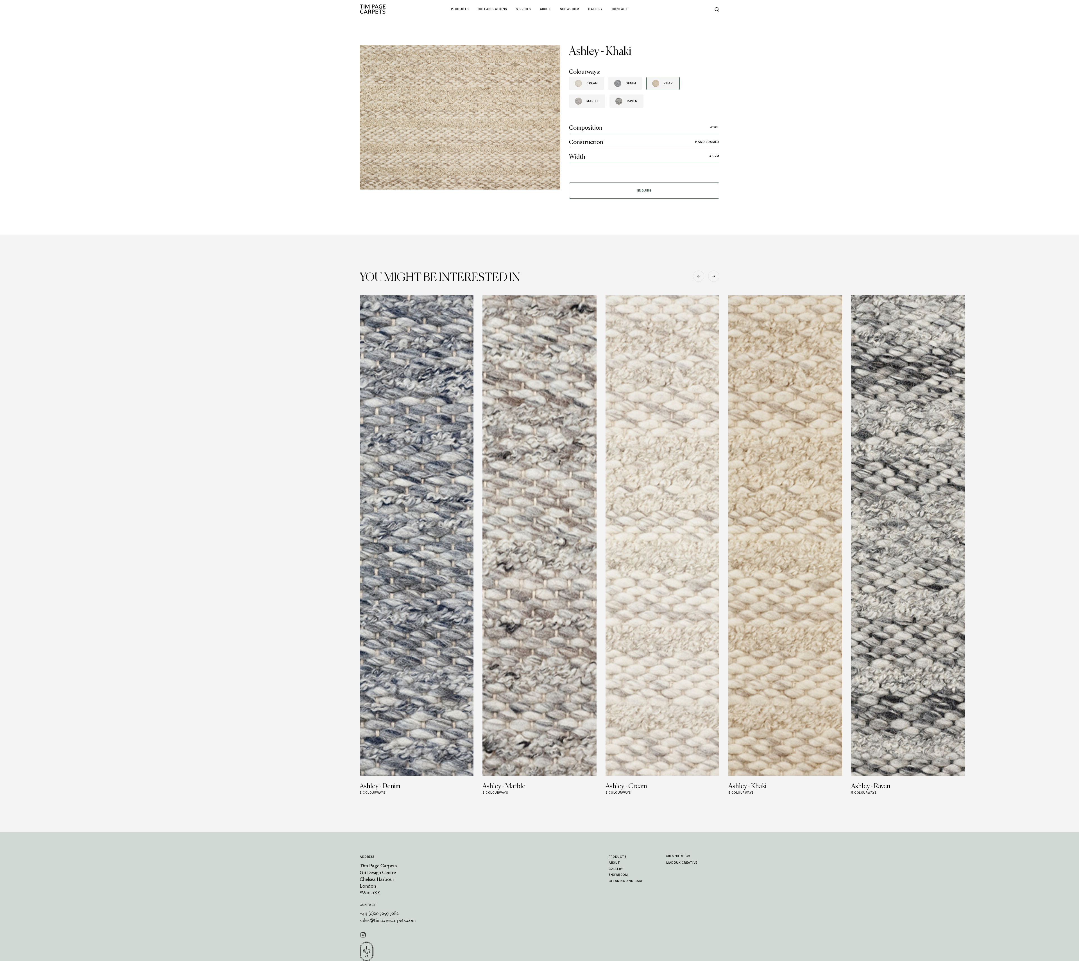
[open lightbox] (460, 117)
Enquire (644, 190)
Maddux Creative (681, 862)
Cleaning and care (626, 881)
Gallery (616, 868)
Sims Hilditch (678, 856)
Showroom (618, 874)
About (614, 862)
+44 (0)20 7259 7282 (379, 914)
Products (617, 856)
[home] (383, 9)
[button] (698, 276)
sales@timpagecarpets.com (388, 921)
